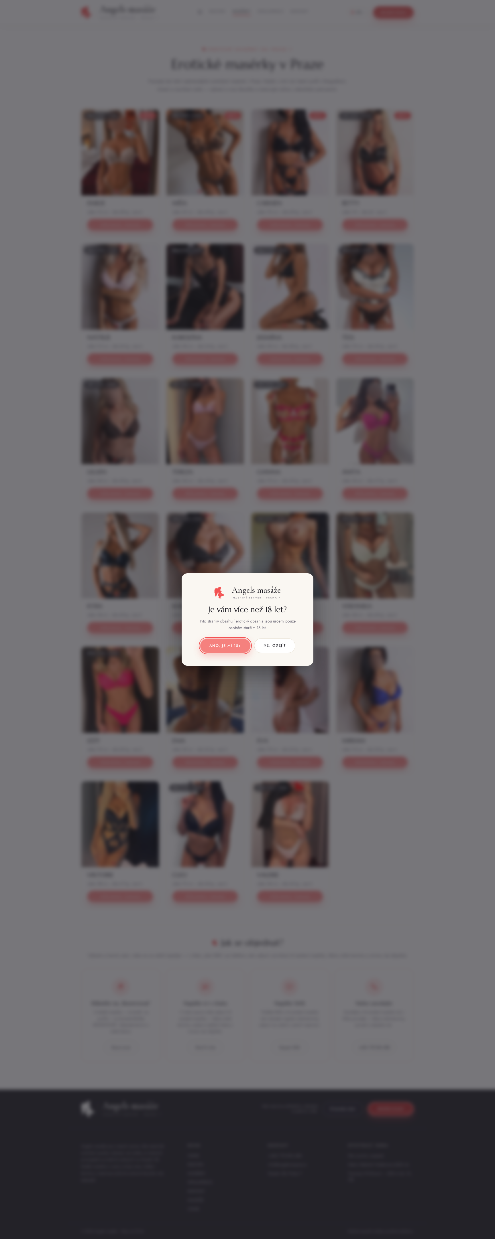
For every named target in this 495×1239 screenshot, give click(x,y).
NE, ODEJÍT (275, 645)
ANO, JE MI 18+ (225, 645)
